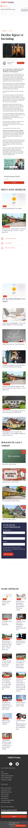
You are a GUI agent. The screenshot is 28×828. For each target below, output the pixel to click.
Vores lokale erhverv (6, 790)
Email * (4, 536)
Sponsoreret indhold (6, 802)
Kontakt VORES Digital (6, 777)
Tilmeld (14, 182)
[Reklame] (14, 164)
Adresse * (5, 541)
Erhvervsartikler (5, 796)
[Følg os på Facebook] (10, 764)
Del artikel (20, 63)
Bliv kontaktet (8, 554)
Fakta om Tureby (5, 794)
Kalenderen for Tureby (6, 792)
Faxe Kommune (4, 798)
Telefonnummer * (7, 530)
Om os (2, 771)
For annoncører (4, 773)
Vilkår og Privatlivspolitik (7, 775)
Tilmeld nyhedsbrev (20, 825)
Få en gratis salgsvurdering (7, 800)
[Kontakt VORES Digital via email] (17, 764)
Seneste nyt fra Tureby (6, 788)
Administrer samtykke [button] (6, 779)
